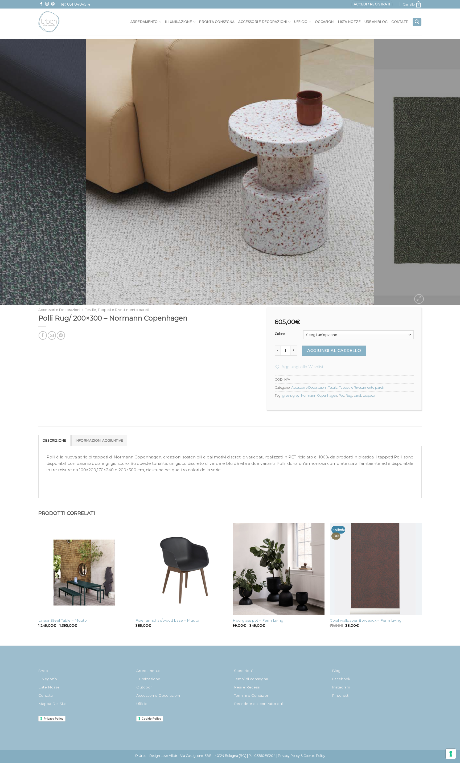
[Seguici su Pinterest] (53, 4)
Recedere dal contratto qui (258, 704)
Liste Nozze (49, 687)
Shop (43, 670)
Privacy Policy (53, 718)
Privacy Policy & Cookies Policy (301, 756)
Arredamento (144, 22)
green (286, 395)
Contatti (399, 22)
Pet (341, 395)
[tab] (54, 440)
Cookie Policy (151, 718)
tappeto (369, 395)
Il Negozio (47, 679)
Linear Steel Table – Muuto (62, 620)
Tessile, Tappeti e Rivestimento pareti (117, 310)
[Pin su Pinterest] (61, 335)
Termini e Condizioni (252, 695)
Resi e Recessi (247, 687)
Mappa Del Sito (52, 704)
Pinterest (340, 695)
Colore (280, 334)
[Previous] (16, 172)
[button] (299, 367)
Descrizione (54, 440)
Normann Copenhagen (319, 395)
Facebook (341, 679)
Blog (336, 670)
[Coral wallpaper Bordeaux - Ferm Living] (376, 569)
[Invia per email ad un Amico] (52, 335)
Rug (349, 395)
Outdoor (144, 687)
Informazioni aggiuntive (99, 440)
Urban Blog (376, 22)
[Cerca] (417, 22)
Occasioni (324, 22)
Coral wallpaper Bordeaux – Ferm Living (365, 620)
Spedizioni (243, 670)
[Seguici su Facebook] (41, 4)
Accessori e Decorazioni (59, 310)
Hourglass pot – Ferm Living (258, 620)
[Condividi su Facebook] (43, 335)
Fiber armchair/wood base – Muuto (167, 620)
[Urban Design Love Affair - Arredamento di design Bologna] (60, 22)
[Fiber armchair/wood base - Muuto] (181, 569)
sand (357, 395)
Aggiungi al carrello (334, 350)
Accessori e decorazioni (262, 22)
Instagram (341, 687)
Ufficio (301, 22)
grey (296, 395)
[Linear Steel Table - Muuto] (84, 569)
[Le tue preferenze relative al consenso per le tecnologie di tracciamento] (451, 754)
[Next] (444, 172)
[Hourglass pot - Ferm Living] (279, 569)
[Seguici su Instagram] (47, 4)
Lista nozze (349, 22)
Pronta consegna (217, 22)
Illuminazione (178, 22)
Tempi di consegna (251, 679)
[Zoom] (419, 299)
